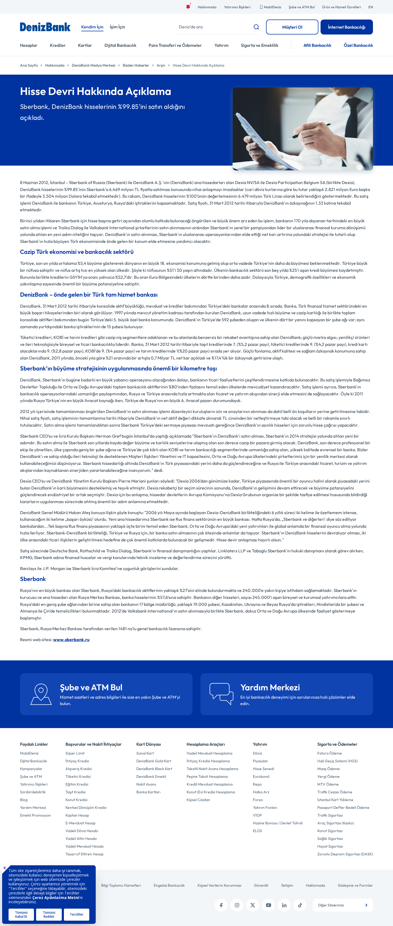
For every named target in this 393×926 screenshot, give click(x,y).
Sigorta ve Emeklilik (259, 45)
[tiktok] (300, 905)
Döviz (257, 753)
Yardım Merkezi (33, 807)
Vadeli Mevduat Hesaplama (209, 753)
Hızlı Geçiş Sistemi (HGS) (337, 761)
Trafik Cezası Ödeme (334, 792)
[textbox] (343, 905)
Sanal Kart (145, 753)
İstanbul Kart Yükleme (335, 799)
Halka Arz (261, 792)
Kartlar (85, 45)
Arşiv (161, 65)
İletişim (287, 885)
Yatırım (221, 45)
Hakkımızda (207, 7)
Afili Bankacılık (317, 45)
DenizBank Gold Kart (153, 761)
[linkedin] (284, 905)
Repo (257, 784)
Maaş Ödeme (328, 768)
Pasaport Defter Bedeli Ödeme (343, 807)
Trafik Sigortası (330, 815)
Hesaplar (28, 45)
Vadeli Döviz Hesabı (82, 830)
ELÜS (257, 830)
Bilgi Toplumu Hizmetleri (121, 885)
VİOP (257, 815)
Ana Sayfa (29, 65)
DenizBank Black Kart (154, 768)
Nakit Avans (146, 784)
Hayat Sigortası (330, 846)
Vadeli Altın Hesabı (81, 838)
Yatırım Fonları (265, 807)
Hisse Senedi (263, 768)
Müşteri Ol (292, 27)
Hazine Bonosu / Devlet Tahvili (278, 823)
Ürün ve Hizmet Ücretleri (341, 7)
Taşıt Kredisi (76, 792)
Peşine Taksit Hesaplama (207, 776)
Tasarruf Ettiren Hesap (84, 854)
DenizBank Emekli (151, 776)
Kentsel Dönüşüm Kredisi (86, 807)
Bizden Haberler (136, 65)
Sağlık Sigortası (330, 838)
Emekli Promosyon (35, 815)
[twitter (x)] (252, 905)
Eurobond (261, 776)
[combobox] (343, 905)
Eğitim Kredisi (77, 784)
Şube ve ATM (31, 776)
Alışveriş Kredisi (79, 768)
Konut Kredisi (76, 799)
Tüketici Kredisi (78, 776)
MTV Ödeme (328, 784)
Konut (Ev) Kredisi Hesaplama (211, 792)
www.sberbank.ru (71, 639)
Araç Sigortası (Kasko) (335, 823)
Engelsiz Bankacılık (169, 885)
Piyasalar (260, 761)
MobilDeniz (272, 7)
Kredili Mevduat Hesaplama (210, 784)
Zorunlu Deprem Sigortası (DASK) (345, 854)
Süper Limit (75, 753)
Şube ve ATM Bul (302, 7)
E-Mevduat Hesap (80, 823)
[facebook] (221, 905)
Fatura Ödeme (329, 753)
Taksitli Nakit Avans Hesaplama (212, 768)
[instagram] (236, 905)
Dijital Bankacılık (120, 45)
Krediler (58, 45)
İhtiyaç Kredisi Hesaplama (208, 761)
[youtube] (268, 905)
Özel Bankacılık (358, 45)
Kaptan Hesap (77, 815)
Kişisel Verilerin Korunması (219, 885)
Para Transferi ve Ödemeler (175, 45)
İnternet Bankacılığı (346, 27)
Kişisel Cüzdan (198, 799)
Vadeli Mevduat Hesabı (85, 846)
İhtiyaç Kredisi (77, 761)
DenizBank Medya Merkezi (93, 65)
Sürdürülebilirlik (33, 792)
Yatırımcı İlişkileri (237, 7)
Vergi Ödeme (328, 776)
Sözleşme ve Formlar (355, 885)
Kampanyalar (31, 768)
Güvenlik (261, 885)
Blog (24, 799)
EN (370, 7)
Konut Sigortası (329, 830)
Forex (258, 799)
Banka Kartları (148, 792)
